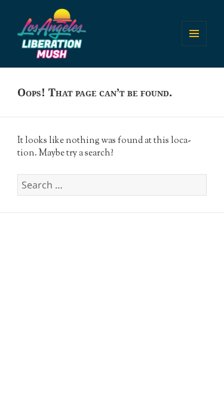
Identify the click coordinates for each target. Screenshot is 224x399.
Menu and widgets (194, 45)
